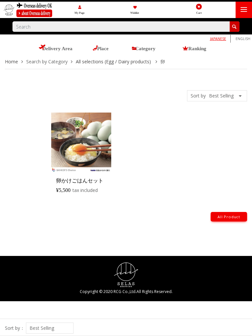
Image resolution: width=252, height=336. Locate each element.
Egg (165, 91)
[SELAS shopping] (126, 274)
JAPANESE (218, 38)
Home (11, 61)
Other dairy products (183, 102)
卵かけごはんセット (79, 180)
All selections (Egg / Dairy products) (195, 79)
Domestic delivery (180, 9)
